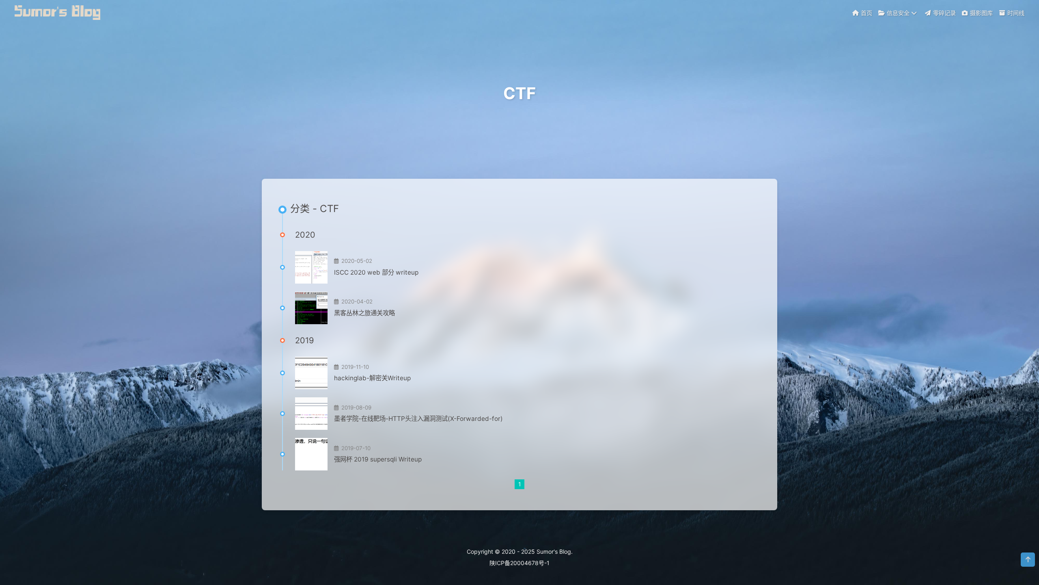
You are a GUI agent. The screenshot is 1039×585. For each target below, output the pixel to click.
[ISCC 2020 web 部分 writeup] (311, 267)
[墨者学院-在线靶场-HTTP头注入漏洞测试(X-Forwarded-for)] (311, 413)
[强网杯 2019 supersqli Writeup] (311, 454)
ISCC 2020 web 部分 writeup (376, 272)
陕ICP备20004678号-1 (519, 562)
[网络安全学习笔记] (59, 11)
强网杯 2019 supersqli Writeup (378, 459)
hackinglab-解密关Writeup (372, 378)
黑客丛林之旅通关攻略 (364, 313)
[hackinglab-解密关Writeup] (311, 373)
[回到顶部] (1028, 559)
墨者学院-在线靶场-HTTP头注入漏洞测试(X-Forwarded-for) (418, 418)
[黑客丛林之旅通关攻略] (311, 308)
